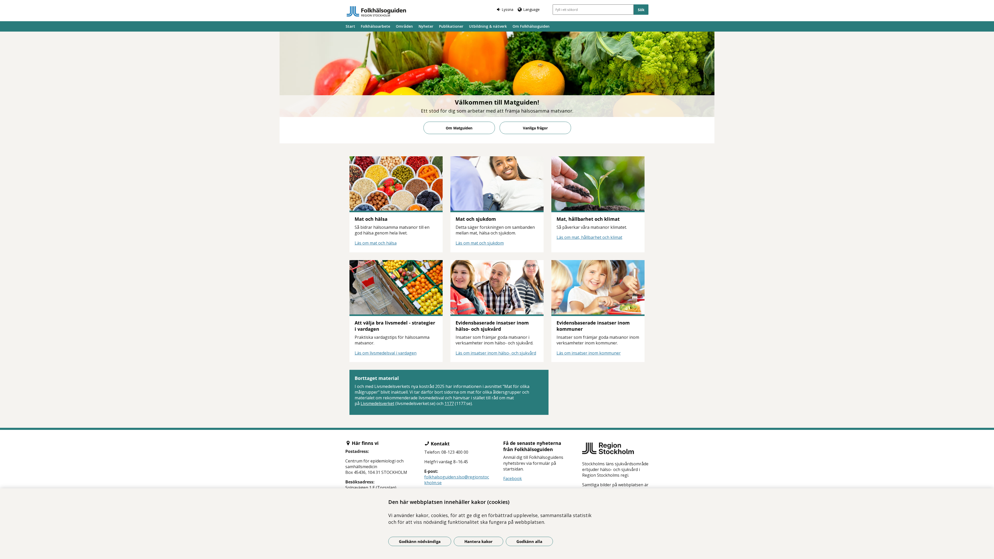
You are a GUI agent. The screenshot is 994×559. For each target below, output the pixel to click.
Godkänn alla (529, 541)
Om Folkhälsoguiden (531, 26)
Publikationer (451, 26)
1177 (449, 403)
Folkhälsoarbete (375, 26)
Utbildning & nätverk (488, 26)
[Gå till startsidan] (376, 11)
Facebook (512, 478)
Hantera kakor (478, 541)
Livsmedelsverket (377, 403)
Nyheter (426, 26)
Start (350, 26)
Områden (404, 26)
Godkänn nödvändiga (420, 541)
